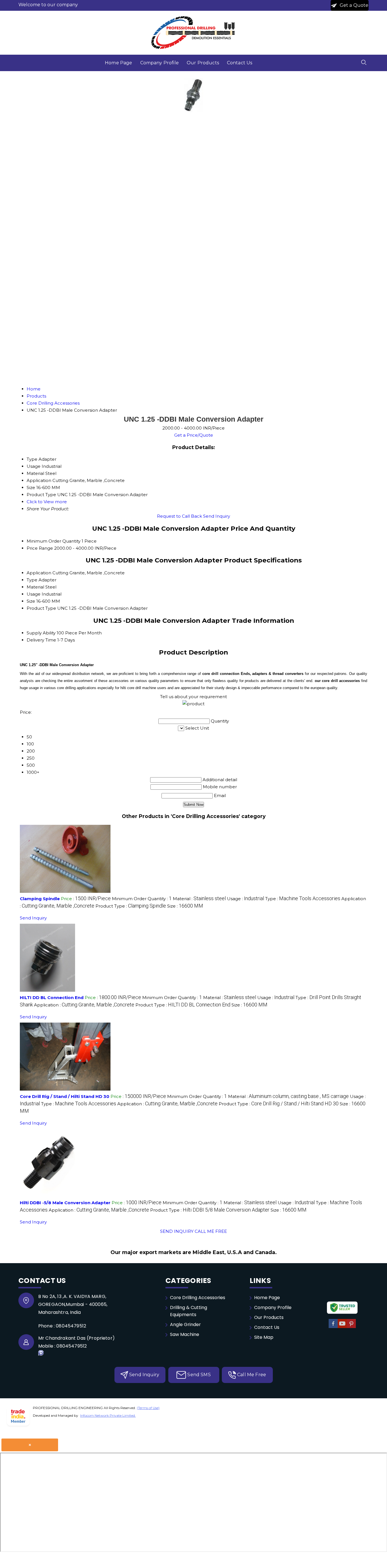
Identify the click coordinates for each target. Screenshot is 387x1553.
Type (32, 580)
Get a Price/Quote (193, 435)
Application (39, 572)
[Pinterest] (351, 1327)
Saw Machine (184, 1334)
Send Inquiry (216, 516)
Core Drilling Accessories (197, 1297)
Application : (84, 1005)
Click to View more (47, 501)
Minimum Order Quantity (53, 541)
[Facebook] (333, 1327)
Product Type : (130, 906)
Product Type (41, 608)
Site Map (263, 1337)
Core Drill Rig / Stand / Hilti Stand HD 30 (64, 1096)
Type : (302, 898)
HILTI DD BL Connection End (52, 997)
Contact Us (239, 62)
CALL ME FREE (211, 1231)
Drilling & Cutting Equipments (188, 1311)
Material (35, 587)
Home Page (118, 62)
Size (31, 601)
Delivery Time (41, 640)
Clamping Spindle (40, 898)
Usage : (245, 898)
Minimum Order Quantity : (142, 898)
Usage (34, 594)
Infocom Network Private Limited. (108, 1415)
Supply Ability (41, 633)
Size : (185, 906)
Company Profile (159, 62)
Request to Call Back (179, 516)
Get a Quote (354, 5)
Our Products (203, 62)
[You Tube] (342, 1327)
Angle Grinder (185, 1324)
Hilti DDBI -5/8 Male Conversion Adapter (65, 1202)
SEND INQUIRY (177, 1231)
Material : (199, 898)
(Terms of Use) (148, 1408)
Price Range (40, 548)
